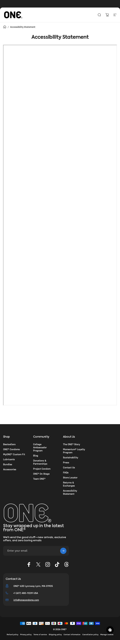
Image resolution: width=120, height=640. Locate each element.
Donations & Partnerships (40, 462)
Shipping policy (55, 634)
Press (66, 462)
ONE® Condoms (11, 449)
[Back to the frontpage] (4, 27)
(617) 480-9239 (24, 593)
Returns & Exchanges (69, 484)
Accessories (9, 469)
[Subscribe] (63, 551)
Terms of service (40, 634)
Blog (35, 455)
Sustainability (70, 457)
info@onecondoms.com (26, 599)
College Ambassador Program (40, 447)
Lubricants (9, 459)
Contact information (72, 634)
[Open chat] (110, 630)
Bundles (7, 464)
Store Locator (70, 477)
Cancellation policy (90, 634)
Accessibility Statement (70, 492)
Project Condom (41, 468)
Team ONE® (39, 478)
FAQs (66, 472)
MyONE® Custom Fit (14, 454)
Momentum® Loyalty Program (74, 451)
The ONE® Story (71, 444)
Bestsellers (9, 444)
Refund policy (12, 634)
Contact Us (69, 467)
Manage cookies (106, 634)
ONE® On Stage (41, 473)
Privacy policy (26, 634)
